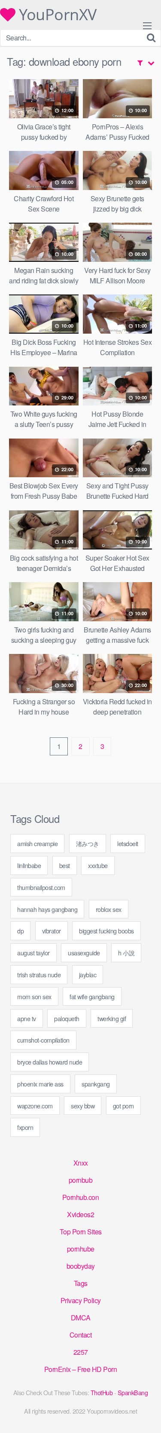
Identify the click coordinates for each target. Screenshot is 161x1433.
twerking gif (111, 1018)
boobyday (81, 1266)
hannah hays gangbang (47, 909)
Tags (81, 1283)
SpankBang (133, 1392)
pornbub (81, 1180)
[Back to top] (146, 1414)
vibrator (51, 930)
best (64, 865)
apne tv (26, 1018)
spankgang (96, 1083)
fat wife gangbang (92, 996)
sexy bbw (82, 1105)
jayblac (88, 974)
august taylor (33, 952)
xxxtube (98, 865)
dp (20, 930)
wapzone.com (35, 1105)
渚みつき (87, 843)
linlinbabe (29, 865)
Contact (81, 1335)
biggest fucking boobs (106, 930)
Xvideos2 (80, 1214)
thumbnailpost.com (41, 887)
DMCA (81, 1318)
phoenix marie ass (40, 1083)
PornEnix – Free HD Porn (80, 1369)
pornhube (80, 1249)
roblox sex (109, 909)
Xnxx (80, 1163)
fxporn (25, 1127)
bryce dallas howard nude (49, 1061)
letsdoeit (127, 843)
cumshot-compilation (43, 1039)
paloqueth (66, 1018)
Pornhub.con (80, 1197)
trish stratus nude (39, 974)
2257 (80, 1352)
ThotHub (102, 1392)
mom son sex (34, 996)
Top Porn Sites (81, 1232)
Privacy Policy (81, 1300)
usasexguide (84, 952)
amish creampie (37, 843)
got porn (123, 1105)
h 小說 (126, 952)
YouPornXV (56, 14)
